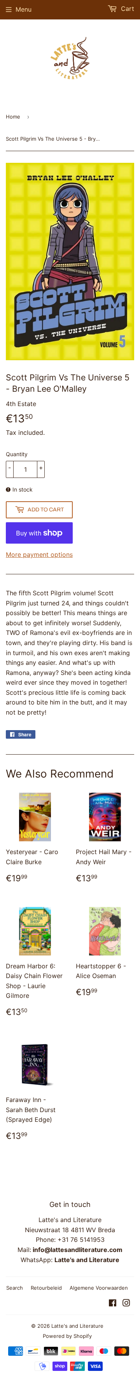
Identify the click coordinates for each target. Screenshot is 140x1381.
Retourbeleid (46, 1288)
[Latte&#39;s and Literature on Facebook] (112, 1304)
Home (13, 116)
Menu (24, 9)
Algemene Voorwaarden (99, 1288)
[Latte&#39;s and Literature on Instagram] (126, 1304)
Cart (126, 8)
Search (14, 1288)
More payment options (39, 554)
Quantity (17, 454)
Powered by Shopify (67, 1336)
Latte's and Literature (77, 1326)
